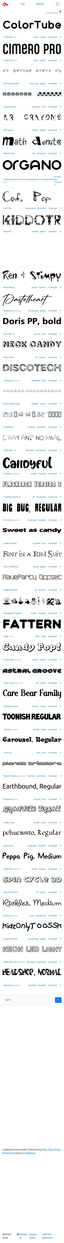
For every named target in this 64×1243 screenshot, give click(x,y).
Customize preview (54, 13)
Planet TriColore (10, 776)
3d (36, 357)
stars (44, 381)
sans (56, 179)
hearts (43, 706)
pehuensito (8, 846)
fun (33, 153)
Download (53, 37)
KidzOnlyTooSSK (10, 939)
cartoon (34, 287)
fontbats (35, 231)
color (36, 37)
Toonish (7, 730)
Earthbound (8, 799)
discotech (8, 381)
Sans (50, 1149)
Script (57, 1149)
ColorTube (8, 37)
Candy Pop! (8, 660)
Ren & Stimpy (9, 287)
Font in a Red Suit (11, 567)
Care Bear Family (11, 706)
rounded (57, 177)
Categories (29, 1153)
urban (43, 823)
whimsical (34, 84)
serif (44, 753)
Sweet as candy (10, 543)
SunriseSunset (10, 107)
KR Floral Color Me (11, 84)
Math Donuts (9, 153)
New (45, 1149)
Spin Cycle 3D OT (11, 892)
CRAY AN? (8, 450)
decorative (36, 107)
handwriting (30, 208)
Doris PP (7, 334)
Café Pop (7, 208)
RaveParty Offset (10, 590)
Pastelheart (8, 311)
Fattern (6, 636)
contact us (23, 1236)
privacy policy (33, 1236)
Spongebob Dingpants (13, 613)
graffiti (36, 823)
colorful (39, 4)
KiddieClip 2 (9, 427)
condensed (41, 497)
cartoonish (41, 427)
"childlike (42, 846)
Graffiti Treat (9, 823)
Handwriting (8, 1153)
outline (43, 404)
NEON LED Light (10, 962)
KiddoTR (7, 231)
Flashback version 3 (12, 497)
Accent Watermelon (12, 404)
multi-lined (41, 776)
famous (42, 287)
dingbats (31, 427)
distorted (42, 520)
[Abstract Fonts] (5, 4)
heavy (43, 636)
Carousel (7, 753)
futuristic (42, 590)
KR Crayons (8, 130)
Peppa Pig (8, 869)
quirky (36, 567)
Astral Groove (9, 683)
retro (44, 107)
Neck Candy (9, 357)
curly (32, 916)
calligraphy (31, 846)
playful (43, 84)
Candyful (7, 474)
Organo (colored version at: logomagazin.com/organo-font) (28, 179)
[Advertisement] (32, 252)
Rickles (7, 916)
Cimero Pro (8, 60)
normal (43, 37)
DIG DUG (7, 520)
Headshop (8, 985)
